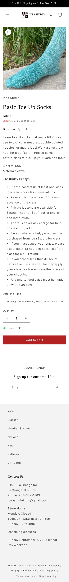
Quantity (8, 310)
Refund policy (31, 570)
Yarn (11, 411)
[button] (7, 14)
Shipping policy (48, 576)
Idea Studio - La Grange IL (32, 565)
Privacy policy (50, 570)
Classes (13, 419)
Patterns (13, 454)
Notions (13, 437)
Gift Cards (14, 462)
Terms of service (25, 576)
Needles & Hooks (19, 428)
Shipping (7, 121)
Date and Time (12, 293)
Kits (10, 445)
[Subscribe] (57, 387)
